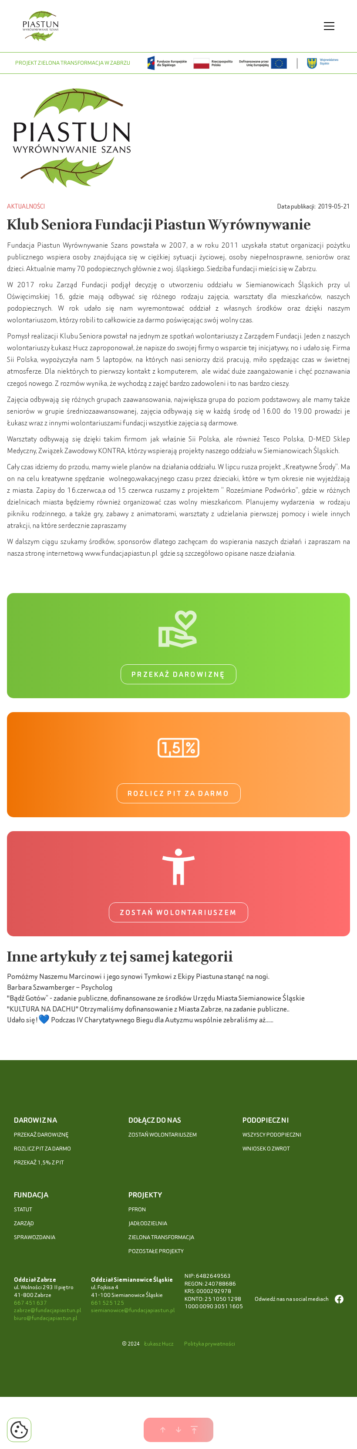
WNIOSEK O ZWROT (266, 1148)
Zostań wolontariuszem (178, 912)
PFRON (137, 1209)
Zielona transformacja (161, 1237)
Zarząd (24, 1223)
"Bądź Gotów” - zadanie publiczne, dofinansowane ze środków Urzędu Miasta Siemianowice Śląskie (156, 997)
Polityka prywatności (209, 1344)
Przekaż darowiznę (178, 674)
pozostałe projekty (156, 1251)
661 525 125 (107, 1303)
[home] (41, 26)
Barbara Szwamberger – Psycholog (59, 986)
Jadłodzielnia (147, 1223)
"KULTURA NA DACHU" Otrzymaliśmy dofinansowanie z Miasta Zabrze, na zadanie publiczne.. (148, 1008)
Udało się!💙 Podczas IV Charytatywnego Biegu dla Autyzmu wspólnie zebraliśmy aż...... (140, 1019)
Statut (23, 1209)
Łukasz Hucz (159, 1344)
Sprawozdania (34, 1237)
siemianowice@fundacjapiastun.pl (133, 1310)
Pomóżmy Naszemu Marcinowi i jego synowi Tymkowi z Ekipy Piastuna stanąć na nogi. (138, 976)
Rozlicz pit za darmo (179, 793)
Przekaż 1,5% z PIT (39, 1162)
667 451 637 (30, 1303)
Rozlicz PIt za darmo (42, 1148)
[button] (327, 26)
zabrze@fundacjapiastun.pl (47, 1310)
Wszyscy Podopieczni (271, 1135)
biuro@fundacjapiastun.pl (45, 1318)
